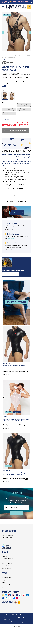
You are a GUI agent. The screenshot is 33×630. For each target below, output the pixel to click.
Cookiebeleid (7, 619)
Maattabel (7, 119)
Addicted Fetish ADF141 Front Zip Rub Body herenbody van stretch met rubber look (14, 473)
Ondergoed (22, 74)
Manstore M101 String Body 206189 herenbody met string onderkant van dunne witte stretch (16, 419)
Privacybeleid (21, 617)
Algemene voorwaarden (10, 617)
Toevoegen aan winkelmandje (17, 131)
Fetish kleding (15, 55)
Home (3, 55)
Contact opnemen (6, 540)
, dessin (12, 77)
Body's (9, 74)
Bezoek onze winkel (7, 537)
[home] (16, 8)
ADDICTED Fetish (6, 363)
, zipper (26, 77)
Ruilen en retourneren (7, 563)
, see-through (21, 77)
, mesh (16, 77)
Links (3, 587)
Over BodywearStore (7, 535)
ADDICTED (8, 77)
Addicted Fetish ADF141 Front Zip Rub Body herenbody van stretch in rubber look (14, 366)
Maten (3, 582)
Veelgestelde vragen (7, 568)
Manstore (5, 417)
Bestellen (4, 556)
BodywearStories (6, 577)
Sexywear (8, 55)
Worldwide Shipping (7, 565)
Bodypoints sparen (7, 580)
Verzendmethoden (7, 561)
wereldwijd (11, 238)
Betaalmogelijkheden (7, 558)
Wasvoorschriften (6, 584)
